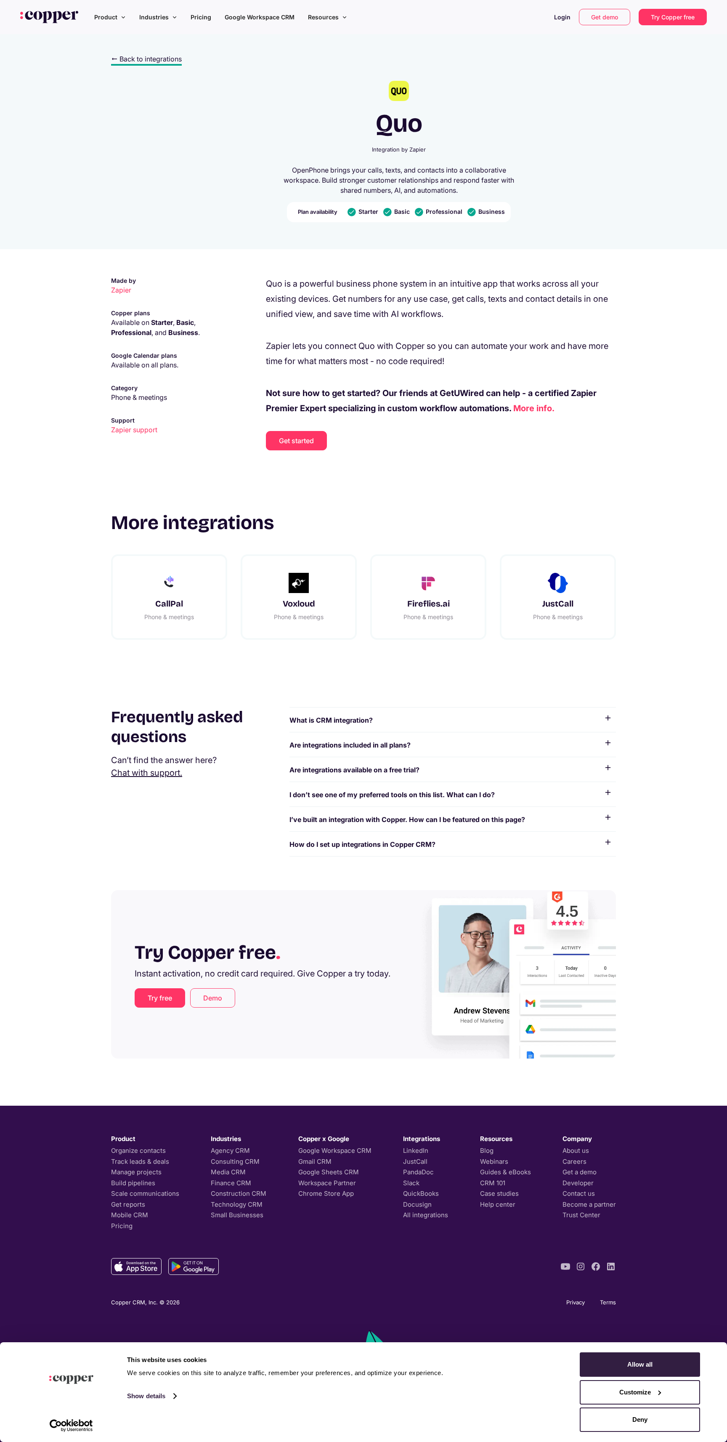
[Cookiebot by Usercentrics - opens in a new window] (71, 1425)
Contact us (578, 1193)
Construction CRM (238, 1193)
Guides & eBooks (505, 1172)
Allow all (640, 1364)
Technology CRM (237, 1204)
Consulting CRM (235, 1161)
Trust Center (581, 1215)
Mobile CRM (129, 1215)
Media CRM (228, 1172)
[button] (110, 17)
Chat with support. (146, 773)
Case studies (499, 1193)
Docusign (417, 1204)
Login (562, 17)
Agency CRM (230, 1151)
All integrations (425, 1215)
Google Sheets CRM (328, 1172)
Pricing (201, 17)
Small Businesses (237, 1215)
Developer (578, 1183)
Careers (574, 1161)
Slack (411, 1183)
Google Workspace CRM (260, 17)
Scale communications (145, 1193)
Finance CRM (231, 1183)
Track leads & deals (140, 1161)
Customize (635, 1392)
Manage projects (136, 1172)
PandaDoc (418, 1172)
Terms (608, 1302)
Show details (146, 1395)
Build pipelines (133, 1183)
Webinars (494, 1161)
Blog (487, 1151)
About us (575, 1151)
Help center (497, 1204)
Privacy (575, 1302)
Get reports (128, 1204)
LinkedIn (415, 1151)
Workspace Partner (327, 1183)
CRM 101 (492, 1183)
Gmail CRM (315, 1161)
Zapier (121, 290)
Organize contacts (138, 1151)
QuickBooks (421, 1193)
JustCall (415, 1161)
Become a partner (589, 1204)
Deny (639, 1419)
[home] (49, 17)
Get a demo (579, 1172)
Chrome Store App (326, 1193)
